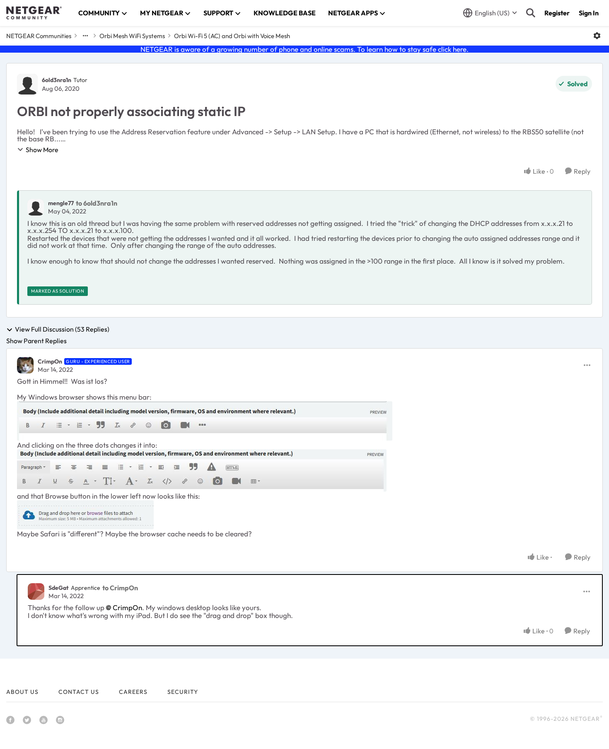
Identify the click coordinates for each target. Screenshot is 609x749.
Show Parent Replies (36, 340)
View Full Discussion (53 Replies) (62, 329)
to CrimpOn (120, 587)
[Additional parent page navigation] (85, 35)
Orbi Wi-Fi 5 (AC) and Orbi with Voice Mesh (232, 36)
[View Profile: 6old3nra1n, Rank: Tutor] (27, 84)
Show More (42, 149)
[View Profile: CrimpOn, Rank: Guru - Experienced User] (25, 365)
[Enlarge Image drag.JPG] (85, 514)
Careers (133, 692)
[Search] (531, 13)
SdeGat (58, 588)
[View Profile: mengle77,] (35, 207)
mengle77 (61, 203)
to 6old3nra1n (96, 203)
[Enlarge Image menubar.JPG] (204, 421)
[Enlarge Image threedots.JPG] (202, 470)
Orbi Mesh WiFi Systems (132, 36)
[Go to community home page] (34, 12)
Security (182, 692)
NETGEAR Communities (38, 36)
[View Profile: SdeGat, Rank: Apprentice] (36, 591)
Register (557, 13)
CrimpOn (50, 361)
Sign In (589, 13)
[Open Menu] (597, 35)
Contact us (78, 692)
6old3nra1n (56, 80)
